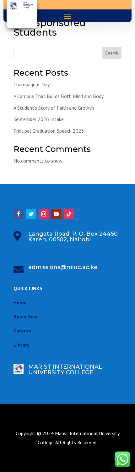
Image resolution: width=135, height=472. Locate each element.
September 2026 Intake (39, 119)
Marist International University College (28, 5)
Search (111, 53)
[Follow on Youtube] (56, 214)
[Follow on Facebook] (19, 214)
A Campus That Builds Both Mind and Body (59, 96)
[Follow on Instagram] (44, 214)
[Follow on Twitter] (31, 214)
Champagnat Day (32, 84)
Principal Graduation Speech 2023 (49, 131)
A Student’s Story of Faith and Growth (54, 108)
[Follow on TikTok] (69, 214)
